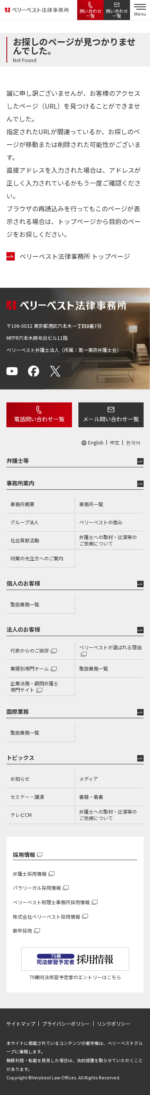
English (96, 442)
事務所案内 (20, 483)
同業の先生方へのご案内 (36, 558)
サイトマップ (20, 1023)
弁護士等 (17, 461)
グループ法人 (24, 522)
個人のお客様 (23, 583)
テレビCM (21, 814)
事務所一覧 (91, 504)
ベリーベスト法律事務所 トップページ (75, 256)
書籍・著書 (91, 796)
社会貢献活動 (24, 540)
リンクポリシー (113, 1023)
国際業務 (17, 711)
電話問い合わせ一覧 (39, 419)
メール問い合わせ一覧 (111, 419)
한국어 (133, 442)
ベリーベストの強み (100, 522)
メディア (88, 778)
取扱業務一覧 (24, 604)
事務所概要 (22, 504)
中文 (115, 442)
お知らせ (20, 778)
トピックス (20, 758)
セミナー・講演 (27, 796)
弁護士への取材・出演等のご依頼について (108, 540)
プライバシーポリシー (66, 1023)
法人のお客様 (23, 629)
